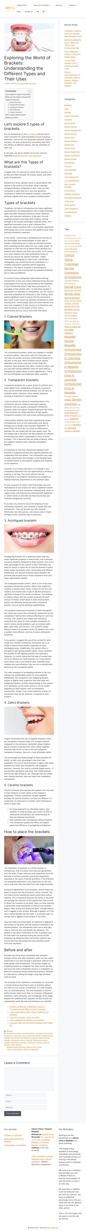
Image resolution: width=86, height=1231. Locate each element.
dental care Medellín (72, 290)
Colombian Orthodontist (44, 1033)
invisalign (68, 173)
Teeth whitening (71, 208)
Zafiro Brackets (16, 1045)
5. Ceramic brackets (15, 112)
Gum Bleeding (70, 170)
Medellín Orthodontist (11, 1038)
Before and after (11, 117)
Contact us (29, 12)
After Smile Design (69, 241)
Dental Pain (69, 145)
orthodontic (32, 134)
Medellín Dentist (47, 1036)
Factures (68, 166)
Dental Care (8, 1036)
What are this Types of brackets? (18, 97)
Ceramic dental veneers (70, 246)
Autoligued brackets (14, 1033)
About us (72, 5)
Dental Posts (69, 148)
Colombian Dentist (28, 1033)
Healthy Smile (75, 323)
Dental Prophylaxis (72, 152)
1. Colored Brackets (14, 102)
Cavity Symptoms (71, 116)
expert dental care (74, 321)
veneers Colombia (70, 422)
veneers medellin (72, 431)
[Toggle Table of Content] (28, 91)
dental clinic (17, 1036)
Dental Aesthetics (69, 283)
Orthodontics (69, 190)
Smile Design (69, 205)
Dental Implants (71, 141)
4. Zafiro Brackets (14, 110)
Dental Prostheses (72, 155)
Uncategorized (70, 212)
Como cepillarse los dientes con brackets (27, 1020)
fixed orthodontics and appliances (27, 156)
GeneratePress (52, 1228)
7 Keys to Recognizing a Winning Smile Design (23, 1049)
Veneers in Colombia (41, 5)
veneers (74, 418)
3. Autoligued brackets (16, 107)
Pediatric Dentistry (72, 194)
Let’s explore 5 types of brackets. (18, 94)
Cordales (68, 120)
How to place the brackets (15, 115)
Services (59, 5)
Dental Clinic (22, 5)
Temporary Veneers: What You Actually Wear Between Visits (73, 33)
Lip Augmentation (71, 181)
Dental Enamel (70, 134)
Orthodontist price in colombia (21, 1040)
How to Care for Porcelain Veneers (72, 329)
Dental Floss (69, 137)
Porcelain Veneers (71, 396)
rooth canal (69, 201)
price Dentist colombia (19, 1042)
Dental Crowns (70, 127)
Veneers (67, 216)
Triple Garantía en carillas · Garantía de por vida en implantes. (42, 1159)
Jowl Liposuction (71, 177)
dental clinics (69, 123)
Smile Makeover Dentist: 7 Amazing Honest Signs (72, 54)
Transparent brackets (34, 1042)
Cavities (67, 112)
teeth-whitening (71, 416)
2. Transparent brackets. (16, 105)
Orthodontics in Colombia (15, 1145)
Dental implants (70, 301)
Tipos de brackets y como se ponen (25, 1017)
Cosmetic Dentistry (71, 281)
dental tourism (70, 159)
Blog (19, 12)
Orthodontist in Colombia (29, 1038)
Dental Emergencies (72, 130)
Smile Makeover (71, 413)
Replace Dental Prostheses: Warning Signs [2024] (24, 1047)
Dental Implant (72, 297)
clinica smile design (71, 251)
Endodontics (69, 163)
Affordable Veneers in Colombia (72, 238)
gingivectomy (68, 323)
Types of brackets (12, 100)
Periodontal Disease (72, 198)
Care (66, 109)
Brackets (10, 1031)
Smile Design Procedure (71, 410)
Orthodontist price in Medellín (72, 388)
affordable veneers (70, 235)
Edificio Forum (48, 1134)
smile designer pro (74, 407)
